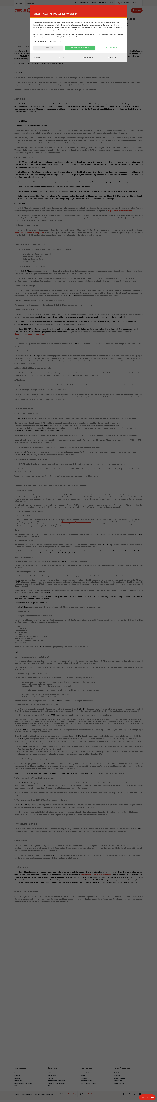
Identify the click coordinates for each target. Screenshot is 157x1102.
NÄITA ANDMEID (111, 48)
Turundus (113, 57)
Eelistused (64, 57)
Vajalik (38, 57)
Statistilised (89, 57)
